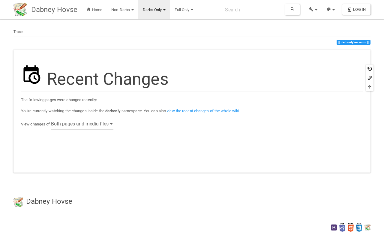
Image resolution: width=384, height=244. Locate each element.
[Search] (292, 9)
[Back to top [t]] (370, 87)
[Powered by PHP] (342, 227)
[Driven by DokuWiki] (367, 227)
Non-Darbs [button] (121, 10)
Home (97, 10)
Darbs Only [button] (153, 10)
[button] (313, 9)
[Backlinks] (370, 78)
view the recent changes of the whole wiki (203, 111)
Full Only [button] (182, 10)
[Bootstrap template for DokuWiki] (334, 227)
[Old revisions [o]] (370, 69)
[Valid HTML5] (351, 227)
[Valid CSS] (359, 227)
